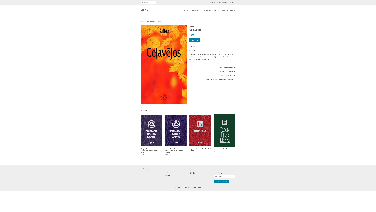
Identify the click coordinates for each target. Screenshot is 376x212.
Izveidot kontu (223, 2)
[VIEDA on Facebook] (194, 173)
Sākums (185, 10)
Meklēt (167, 173)
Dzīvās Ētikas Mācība (151, 21)
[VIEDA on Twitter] (190, 173)
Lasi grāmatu (207, 10)
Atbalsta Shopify (196, 187)
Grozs (233, 2)
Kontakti (167, 175)
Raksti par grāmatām (228, 10)
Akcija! (216, 10)
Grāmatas (195, 10)
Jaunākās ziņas (145, 169)
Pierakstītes (213, 2)
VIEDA (144, 10)
